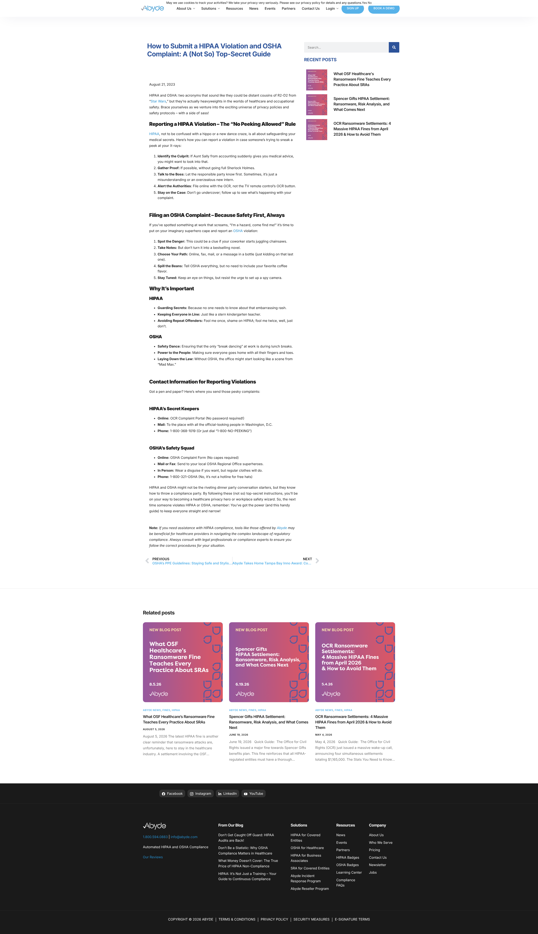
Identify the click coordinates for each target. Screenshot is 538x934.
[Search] (394, 47)
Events (270, 8)
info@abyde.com (184, 837)
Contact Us (311, 8)
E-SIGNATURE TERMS (352, 919)
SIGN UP (353, 8)
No (370, 3)
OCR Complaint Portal (187, 418)
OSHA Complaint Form (187, 457)
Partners (288, 8)
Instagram (202, 793)
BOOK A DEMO (383, 8)
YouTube (255, 793)
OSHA (238, 231)
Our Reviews (153, 857)
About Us (184, 8)
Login (330, 8)
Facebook (174, 793)
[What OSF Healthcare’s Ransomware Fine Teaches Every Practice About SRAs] (183, 662)
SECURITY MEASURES (312, 919)
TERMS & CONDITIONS (237, 919)
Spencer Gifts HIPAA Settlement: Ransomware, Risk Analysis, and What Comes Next (268, 722)
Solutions (208, 8)
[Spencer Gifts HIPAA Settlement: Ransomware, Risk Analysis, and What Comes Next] (269, 662)
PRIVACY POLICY (274, 919)
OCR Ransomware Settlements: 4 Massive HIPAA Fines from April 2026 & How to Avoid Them (353, 722)
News (253, 8)
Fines (166, 710)
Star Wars (158, 101)
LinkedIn (229, 793)
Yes (364, 3)
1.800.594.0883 (155, 837)
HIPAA (154, 134)
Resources (234, 8)
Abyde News (152, 710)
